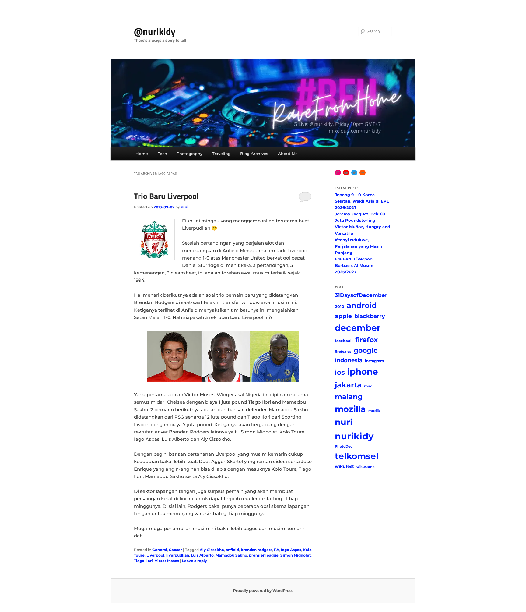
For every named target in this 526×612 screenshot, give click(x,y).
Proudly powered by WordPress (263, 590)
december (357, 328)
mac (368, 386)
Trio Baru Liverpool (166, 196)
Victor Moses (167, 560)
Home (141, 153)
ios (340, 372)
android (362, 305)
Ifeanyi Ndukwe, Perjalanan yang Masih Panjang (358, 246)
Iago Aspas (291, 549)
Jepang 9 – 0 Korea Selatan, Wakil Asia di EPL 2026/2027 (362, 201)
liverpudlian (177, 555)
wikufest (344, 466)
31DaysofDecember (361, 295)
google (366, 350)
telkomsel (356, 456)
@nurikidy (154, 31)
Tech (162, 153)
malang (349, 396)
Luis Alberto (202, 555)
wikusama (365, 467)
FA (276, 549)
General (159, 549)
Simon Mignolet (295, 555)
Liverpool (155, 555)
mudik (374, 411)
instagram (374, 361)
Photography (189, 153)
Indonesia (349, 360)
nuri (184, 207)
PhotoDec (343, 446)
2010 (339, 306)
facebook (344, 340)
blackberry (369, 316)
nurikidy (354, 436)
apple (343, 316)
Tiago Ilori (143, 560)
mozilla (350, 409)
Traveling (221, 153)
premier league (264, 555)
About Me (288, 153)
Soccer (175, 549)
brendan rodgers (256, 549)
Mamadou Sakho (231, 555)
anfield (232, 549)
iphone (362, 371)
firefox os (343, 352)
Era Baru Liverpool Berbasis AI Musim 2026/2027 (354, 265)
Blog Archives (254, 153)
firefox (366, 340)
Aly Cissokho (212, 549)
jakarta (348, 384)
